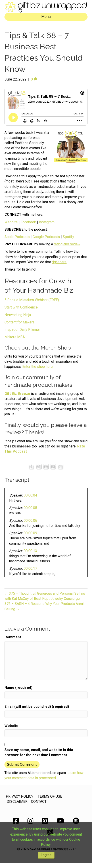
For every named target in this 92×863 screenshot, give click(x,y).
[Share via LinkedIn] (53, 466)
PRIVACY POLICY (19, 796)
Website (11, 222)
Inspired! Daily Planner (22, 329)
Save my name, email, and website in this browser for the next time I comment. (38, 752)
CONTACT (38, 801)
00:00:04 (30, 495)
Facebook (28, 222)
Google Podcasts (46, 237)
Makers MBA (14, 337)
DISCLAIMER (17, 801)
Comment (12, 637)
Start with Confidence (21, 307)
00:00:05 (30, 508)
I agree (46, 855)
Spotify (68, 237)
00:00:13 (30, 551)
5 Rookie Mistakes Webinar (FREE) (31, 300)
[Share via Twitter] (39, 466)
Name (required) (18, 687)
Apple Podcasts (17, 237)
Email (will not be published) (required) (36, 706)
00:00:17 (30, 568)
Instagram (46, 222)
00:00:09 (30, 533)
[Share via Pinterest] (46, 466)
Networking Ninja (17, 315)
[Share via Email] (60, 466)
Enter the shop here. (37, 366)
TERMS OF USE (50, 796)
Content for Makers (19, 322)
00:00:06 (30, 520)
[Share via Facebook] (31, 466)
